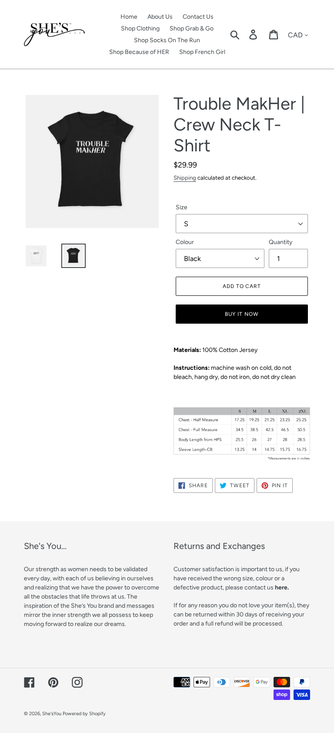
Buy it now (242, 314)
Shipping (185, 177)
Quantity (280, 242)
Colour (185, 242)
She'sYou (51, 713)
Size (181, 207)
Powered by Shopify (84, 713)
